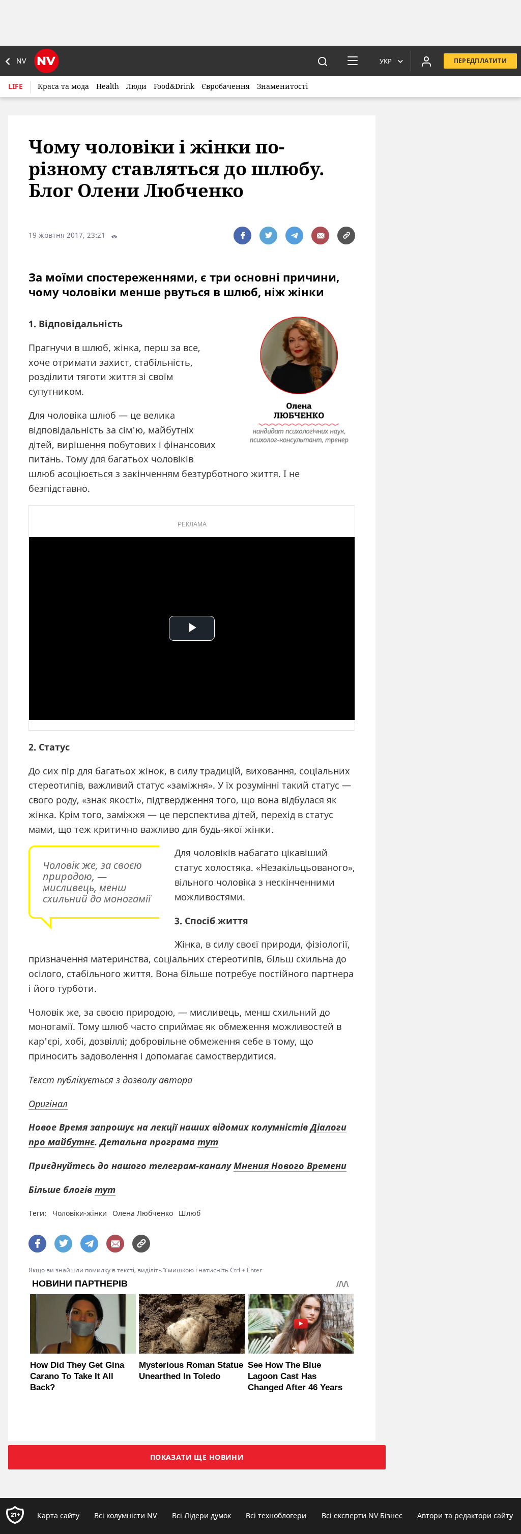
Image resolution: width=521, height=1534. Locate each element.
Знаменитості (282, 86)
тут (207, 1142)
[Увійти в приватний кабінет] (426, 61)
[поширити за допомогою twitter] (268, 235)
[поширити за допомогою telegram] (294, 235)
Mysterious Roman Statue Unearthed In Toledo (191, 1370)
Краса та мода (63, 86)
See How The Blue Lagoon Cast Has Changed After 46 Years (295, 1376)
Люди (136, 86)
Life (15, 86)
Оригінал (48, 1104)
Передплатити (480, 60)
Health (107, 86)
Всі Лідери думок (201, 1515)
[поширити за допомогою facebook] (242, 235)
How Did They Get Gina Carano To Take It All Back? (77, 1376)
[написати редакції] (320, 235)
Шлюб (189, 1213)
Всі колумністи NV (125, 1515)
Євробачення (225, 86)
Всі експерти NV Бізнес (362, 1515)
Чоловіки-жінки (79, 1213)
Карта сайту (58, 1515)
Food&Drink (174, 86)
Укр (386, 61)
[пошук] (322, 61)
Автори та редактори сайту (465, 1515)
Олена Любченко (142, 1213)
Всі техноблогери (276, 1515)
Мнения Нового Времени (290, 1166)
